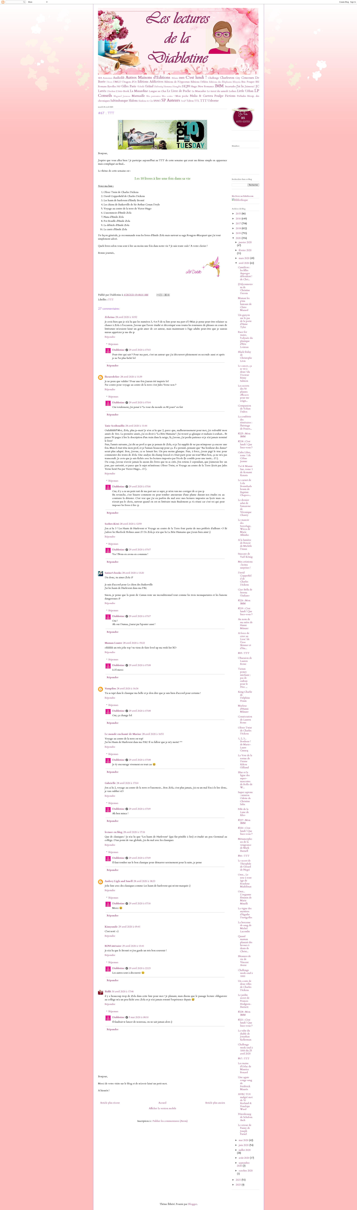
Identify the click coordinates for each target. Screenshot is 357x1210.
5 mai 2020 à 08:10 (139, 1017)
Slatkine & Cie (145, 100)
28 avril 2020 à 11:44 (136, 426)
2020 (239, 238)
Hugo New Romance (202, 86)
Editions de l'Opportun (177, 82)
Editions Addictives (150, 82)
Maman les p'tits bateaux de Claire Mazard (245, 304)
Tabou (190, 101)
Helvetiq (158, 86)
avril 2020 (244, 263)
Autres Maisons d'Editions (148, 77)
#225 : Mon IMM (244, 435)
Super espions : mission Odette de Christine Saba (245, 798)
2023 (239, 1184)
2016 (239, 218)
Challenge (213, 78)
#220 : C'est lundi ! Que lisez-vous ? (245, 831)
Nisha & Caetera (201, 96)
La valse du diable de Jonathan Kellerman (244, 1035)
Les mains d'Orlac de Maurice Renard (244, 1068)
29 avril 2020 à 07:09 (140, 809)
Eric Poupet (247, 82)
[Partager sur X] (163, 295)
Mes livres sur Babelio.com (242, 196)
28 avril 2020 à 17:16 (134, 832)
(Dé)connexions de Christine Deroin (245, 289)
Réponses (113, 344)
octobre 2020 (246, 1170)
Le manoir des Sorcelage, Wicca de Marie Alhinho (244, 527)
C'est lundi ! (196, 77)
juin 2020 (244, 1145)
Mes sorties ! (168, 96)
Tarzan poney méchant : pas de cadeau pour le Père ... (244, 678)
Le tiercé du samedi (217, 91)
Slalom (133, 101)
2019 (239, 233)
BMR (182, 78)
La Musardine (139, 91)
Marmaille (138, 96)
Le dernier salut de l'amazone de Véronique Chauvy (244, 507)
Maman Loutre (113, 643)
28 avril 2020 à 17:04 (127, 783)
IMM (219, 86)
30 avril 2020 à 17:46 (123, 991)
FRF (119, 86)
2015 (239, 213)
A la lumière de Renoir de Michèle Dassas (245, 544)
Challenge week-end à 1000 (245, 973)
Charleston (227, 78)
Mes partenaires (153, 96)
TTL (196, 101)
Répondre (110, 337)
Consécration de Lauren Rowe (245, 719)
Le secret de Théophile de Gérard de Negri (244, 865)
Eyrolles (111, 86)
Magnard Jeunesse (122, 96)
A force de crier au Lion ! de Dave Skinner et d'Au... (244, 640)
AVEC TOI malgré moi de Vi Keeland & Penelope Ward (245, 1101)
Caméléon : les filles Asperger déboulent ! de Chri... (245, 273)
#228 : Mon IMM (244, 1013)
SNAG (157, 101)
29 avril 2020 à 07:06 (140, 486)
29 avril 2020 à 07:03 (140, 350)
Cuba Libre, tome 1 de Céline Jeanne (244, 457)
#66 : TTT (243, 856)
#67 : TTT (243, 1058)
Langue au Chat (157, 91)
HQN (186, 86)
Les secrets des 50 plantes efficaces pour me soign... (243, 393)
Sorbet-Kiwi (112, 524)
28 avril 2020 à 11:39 (131, 376)
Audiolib (118, 78)
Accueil (162, 1103)
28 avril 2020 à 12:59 (131, 524)
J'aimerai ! (250, 86)
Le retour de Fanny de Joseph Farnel (244, 1129)
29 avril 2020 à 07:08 (140, 665)
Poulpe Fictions (224, 96)
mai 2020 (244, 1140)
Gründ (149, 86)
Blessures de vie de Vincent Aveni (244, 961)
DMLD (117, 82)
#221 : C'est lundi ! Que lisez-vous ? (245, 1023)
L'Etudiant (111, 91)
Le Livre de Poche (179, 91)
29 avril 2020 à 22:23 (140, 968)
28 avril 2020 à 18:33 (144, 881)
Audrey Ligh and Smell (119, 881)
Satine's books (113, 573)
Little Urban (245, 91)
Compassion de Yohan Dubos (244, 408)
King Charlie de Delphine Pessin (245, 696)
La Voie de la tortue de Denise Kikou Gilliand (245, 761)
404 (100, 78)
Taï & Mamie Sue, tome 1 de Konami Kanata (245, 470)
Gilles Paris (128, 86)
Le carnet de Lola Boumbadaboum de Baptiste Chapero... (245, 487)
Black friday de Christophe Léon (245, 356)
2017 (239, 223)
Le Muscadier (199, 91)
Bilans (175, 78)
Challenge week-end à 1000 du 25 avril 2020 (245, 1049)
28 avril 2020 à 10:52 (126, 317)
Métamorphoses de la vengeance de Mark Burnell (245, 845)
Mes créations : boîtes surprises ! (245, 564)
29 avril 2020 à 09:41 (129, 926)
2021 (239, 1180)
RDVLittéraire (113, 946)
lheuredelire (112, 376)
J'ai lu (240, 86)
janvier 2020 (245, 242)
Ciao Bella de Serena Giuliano (245, 592)
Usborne (213, 101)
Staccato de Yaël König (245, 555)
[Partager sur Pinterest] (168, 295)
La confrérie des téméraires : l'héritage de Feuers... (245, 422)
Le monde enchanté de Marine (123, 734)
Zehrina (109, 317)
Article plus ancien (215, 1103)
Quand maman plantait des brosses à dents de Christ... (245, 944)
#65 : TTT (243, 653)
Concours (247, 78)
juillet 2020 (245, 1150)
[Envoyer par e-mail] (157, 295)
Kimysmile (111, 926)
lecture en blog (113, 832)
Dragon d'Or (129, 82)
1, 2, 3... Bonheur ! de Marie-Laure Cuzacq (244, 744)
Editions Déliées (199, 82)
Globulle (140, 86)
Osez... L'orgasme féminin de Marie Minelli (245, 897)
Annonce (107, 78)
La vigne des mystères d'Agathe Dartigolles (245, 913)
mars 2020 (244, 258)
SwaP (183, 101)
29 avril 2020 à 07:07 (140, 549)
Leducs (232, 91)
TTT (203, 101)
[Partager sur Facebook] (165, 295)
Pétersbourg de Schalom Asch (245, 1117)
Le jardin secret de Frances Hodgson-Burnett (244, 1001)
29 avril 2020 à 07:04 (140, 402)
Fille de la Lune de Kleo (243, 812)
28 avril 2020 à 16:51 (153, 734)
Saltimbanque (119, 101)
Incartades (230, 86)
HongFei (177, 86)
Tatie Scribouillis (115, 426)
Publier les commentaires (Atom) (170, 1121)
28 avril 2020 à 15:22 (134, 643)
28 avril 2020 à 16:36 (127, 688)
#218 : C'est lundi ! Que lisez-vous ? (245, 444)
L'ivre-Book (122, 91)
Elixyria (237, 81)
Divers (109, 82)
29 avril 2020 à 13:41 (133, 946)
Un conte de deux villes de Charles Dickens (244, 985)
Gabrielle (110, 783)
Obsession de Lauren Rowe (245, 661)
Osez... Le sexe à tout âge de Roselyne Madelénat (244, 880)
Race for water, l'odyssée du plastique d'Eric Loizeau (245, 339)
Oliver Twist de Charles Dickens (245, 730)
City (238, 78)
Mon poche (182, 96)
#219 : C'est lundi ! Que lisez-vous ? (245, 611)
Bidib (108, 991)
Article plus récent (110, 1103)
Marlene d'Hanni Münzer (243, 709)
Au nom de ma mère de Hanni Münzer (245, 624)
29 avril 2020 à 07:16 (140, 903)
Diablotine (118, 350)
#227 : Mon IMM (244, 821)
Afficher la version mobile (162, 1108)
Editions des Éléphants (220, 81)
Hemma (168, 86)
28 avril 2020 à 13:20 (133, 573)
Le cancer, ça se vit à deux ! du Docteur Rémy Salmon (245, 373)
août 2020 (244, 1158)
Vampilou (110, 688)
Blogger (192, 1204)
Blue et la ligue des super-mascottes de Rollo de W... (245, 780)
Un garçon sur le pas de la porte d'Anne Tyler (245, 321)
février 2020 (245, 250)
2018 (239, 228)
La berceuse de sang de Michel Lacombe (244, 927)
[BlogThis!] (160, 295)
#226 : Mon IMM (244, 602)
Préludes (241, 96)
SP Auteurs (170, 100)
